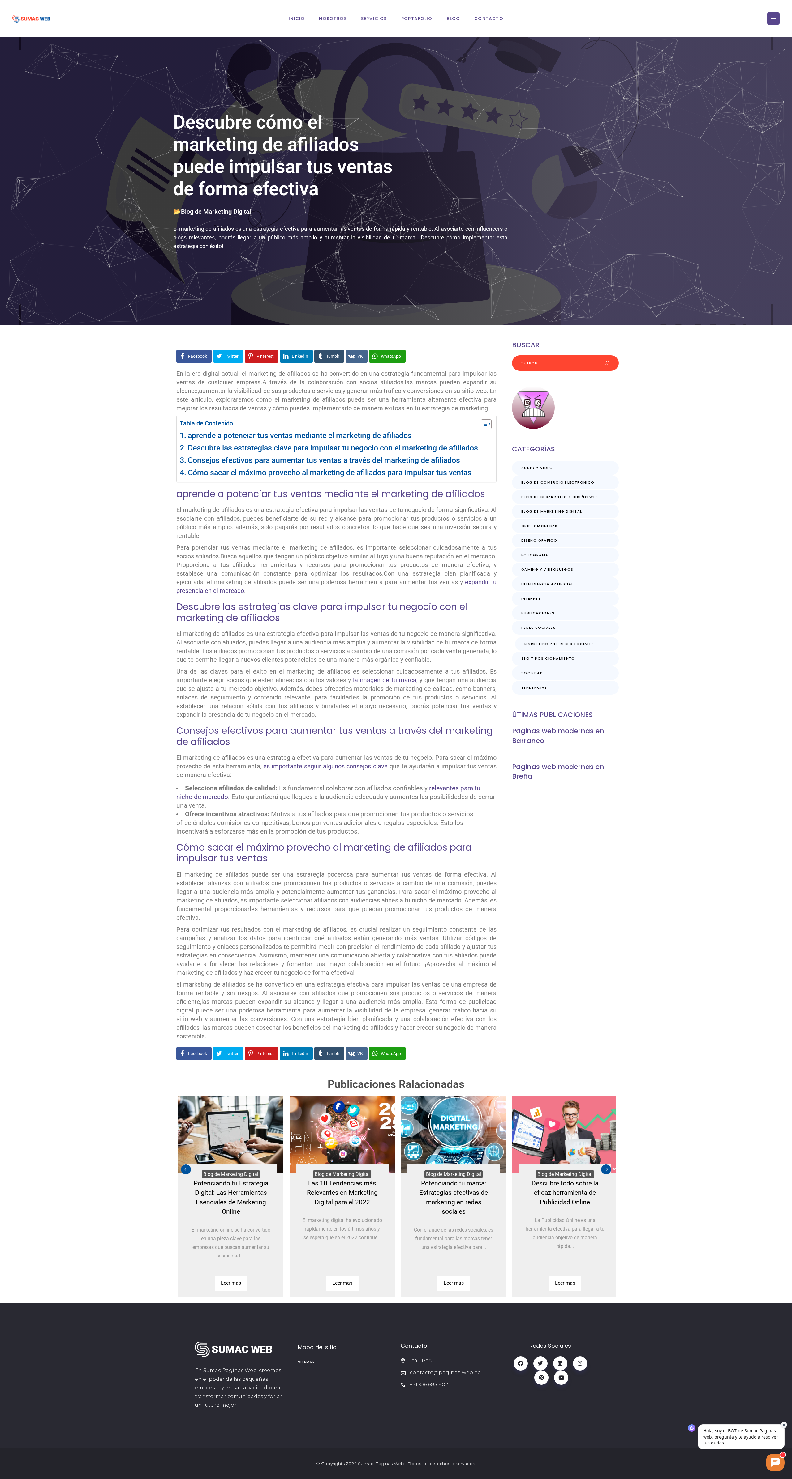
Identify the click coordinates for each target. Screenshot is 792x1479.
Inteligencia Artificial (547, 583)
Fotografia (535, 554)
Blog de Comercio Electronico (558, 482)
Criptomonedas (539, 525)
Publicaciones (538, 613)
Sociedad (532, 672)
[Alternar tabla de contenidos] (483, 424)
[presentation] (186, 1169)
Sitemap (306, 1362)
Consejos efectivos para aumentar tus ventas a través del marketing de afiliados (324, 460)
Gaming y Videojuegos (547, 569)
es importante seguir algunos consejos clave (325, 766)
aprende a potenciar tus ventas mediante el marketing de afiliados (300, 435)
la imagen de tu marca (384, 680)
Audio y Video (537, 467)
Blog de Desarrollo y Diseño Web (559, 496)
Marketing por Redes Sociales (559, 643)
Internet (531, 598)
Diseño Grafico (539, 540)
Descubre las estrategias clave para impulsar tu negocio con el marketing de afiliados (333, 447)
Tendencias (534, 687)
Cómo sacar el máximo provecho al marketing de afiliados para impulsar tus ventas (329, 472)
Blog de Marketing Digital (216, 211)
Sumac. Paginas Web (381, 1463)
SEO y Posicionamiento (548, 658)
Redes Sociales (538, 627)
